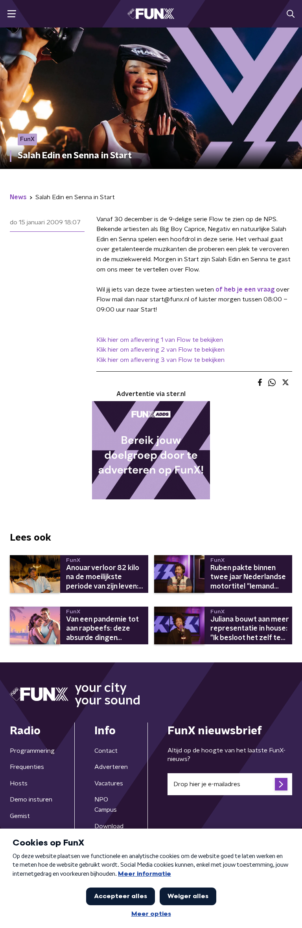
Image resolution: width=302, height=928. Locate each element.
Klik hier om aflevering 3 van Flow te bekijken (160, 360)
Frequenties (27, 767)
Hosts (19, 783)
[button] (11, 14)
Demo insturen (31, 799)
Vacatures (108, 783)
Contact (106, 751)
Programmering (32, 751)
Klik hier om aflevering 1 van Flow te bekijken (159, 340)
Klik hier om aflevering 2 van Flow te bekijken (160, 350)
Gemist (20, 816)
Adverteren (111, 767)
